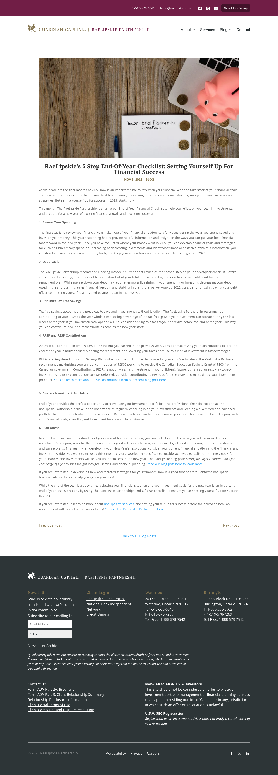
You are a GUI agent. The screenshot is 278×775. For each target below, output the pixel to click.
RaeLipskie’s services (119, 504)
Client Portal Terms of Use (49, 705)
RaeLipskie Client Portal (105, 598)
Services (207, 30)
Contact (243, 30)
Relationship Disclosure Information (57, 699)
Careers (153, 754)
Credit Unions (97, 614)
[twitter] (239, 753)
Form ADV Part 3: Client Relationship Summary (66, 694)
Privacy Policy (93, 664)
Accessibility (116, 754)
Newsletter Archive (43, 645)
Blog (223, 30)
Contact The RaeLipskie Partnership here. (135, 509)
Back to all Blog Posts (139, 536)
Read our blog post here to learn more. (175, 464)
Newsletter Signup (236, 8)
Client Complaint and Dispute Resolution (61, 710)
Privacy (136, 754)
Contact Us (37, 684)
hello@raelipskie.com (175, 8)
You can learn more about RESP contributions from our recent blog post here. (110, 380)
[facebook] (231, 753)
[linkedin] (247, 753)
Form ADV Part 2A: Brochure (51, 689)
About (186, 30)
